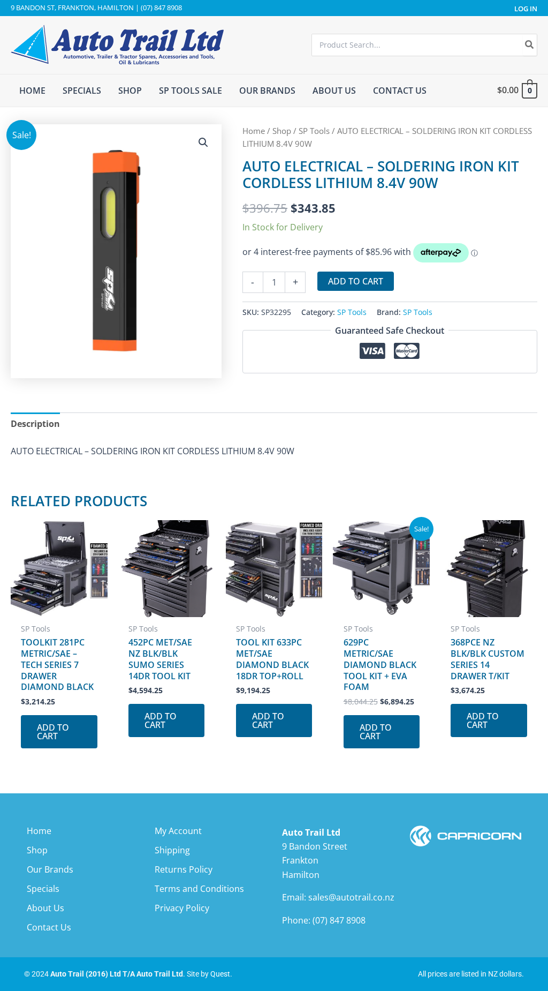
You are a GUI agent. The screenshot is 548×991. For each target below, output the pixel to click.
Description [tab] (35, 424)
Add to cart (355, 281)
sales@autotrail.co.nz (351, 897)
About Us (45, 908)
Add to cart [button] (53, 732)
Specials (43, 888)
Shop (281, 130)
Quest (220, 974)
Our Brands (50, 869)
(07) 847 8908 (339, 920)
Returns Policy (183, 869)
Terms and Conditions (199, 888)
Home (253, 130)
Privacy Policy (182, 908)
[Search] (530, 45)
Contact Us (49, 927)
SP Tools (314, 130)
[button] (203, 142)
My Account (178, 830)
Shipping (172, 850)
